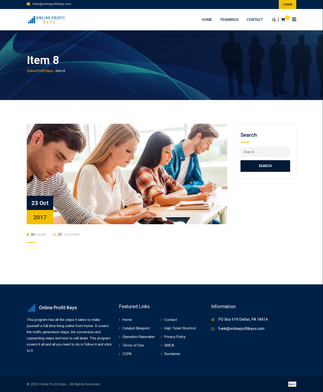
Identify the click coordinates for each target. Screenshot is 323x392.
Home (207, 20)
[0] (283, 20)
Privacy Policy (175, 337)
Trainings (229, 20)
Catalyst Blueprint (136, 328)
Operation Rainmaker (138, 337)
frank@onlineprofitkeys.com (51, 4)
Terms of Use (133, 345)
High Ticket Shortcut (180, 328)
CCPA (126, 354)
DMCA (169, 345)
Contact (255, 20)
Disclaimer (172, 354)
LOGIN (287, 4)
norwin (41, 234)
